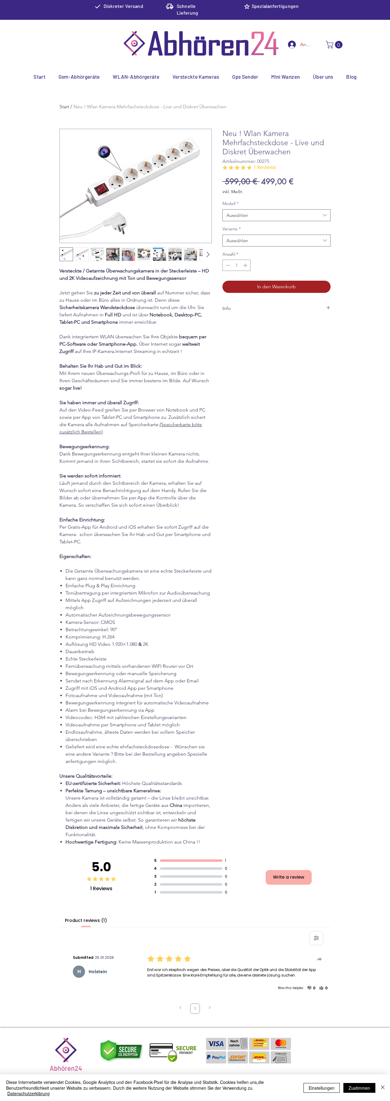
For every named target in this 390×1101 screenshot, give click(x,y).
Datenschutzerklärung (28, 1093)
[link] (335, 45)
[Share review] (319, 959)
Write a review (288, 877)
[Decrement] (227, 265)
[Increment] (246, 265)
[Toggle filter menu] (316, 938)
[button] (311, 988)
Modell (230, 203)
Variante (231, 229)
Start (64, 107)
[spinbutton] (236, 265)
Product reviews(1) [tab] (86, 920)
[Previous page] (180, 1008)
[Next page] (209, 1008)
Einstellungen (322, 1088)
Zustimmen (359, 1088)
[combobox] (276, 215)
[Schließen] (382, 1087)
